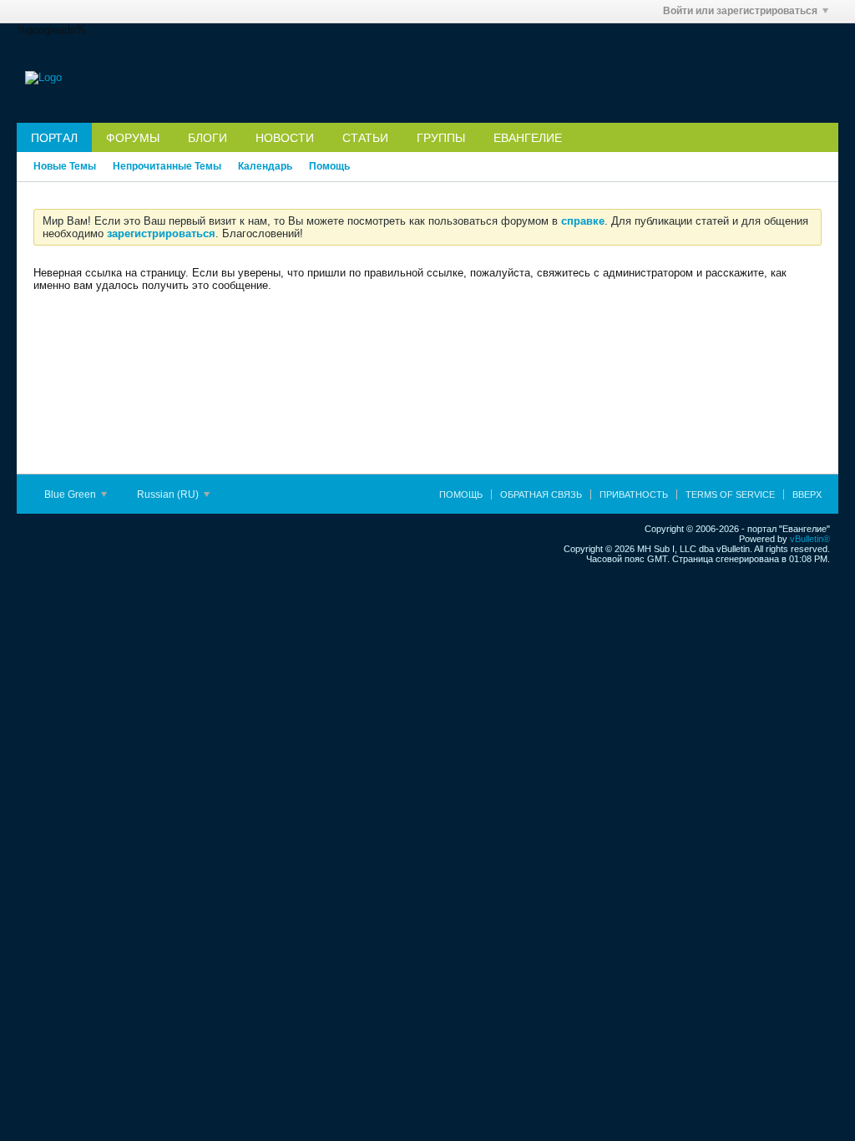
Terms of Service (730, 494)
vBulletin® (810, 539)
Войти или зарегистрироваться (740, 11)
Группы (441, 138)
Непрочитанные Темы (167, 166)
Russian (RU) (169, 494)
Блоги (207, 138)
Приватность (634, 494)
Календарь (265, 166)
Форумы (132, 138)
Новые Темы (64, 166)
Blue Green (71, 494)
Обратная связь (541, 494)
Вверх (807, 494)
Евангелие (527, 138)
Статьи (365, 138)
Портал (54, 138)
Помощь (329, 166)
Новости (284, 138)
